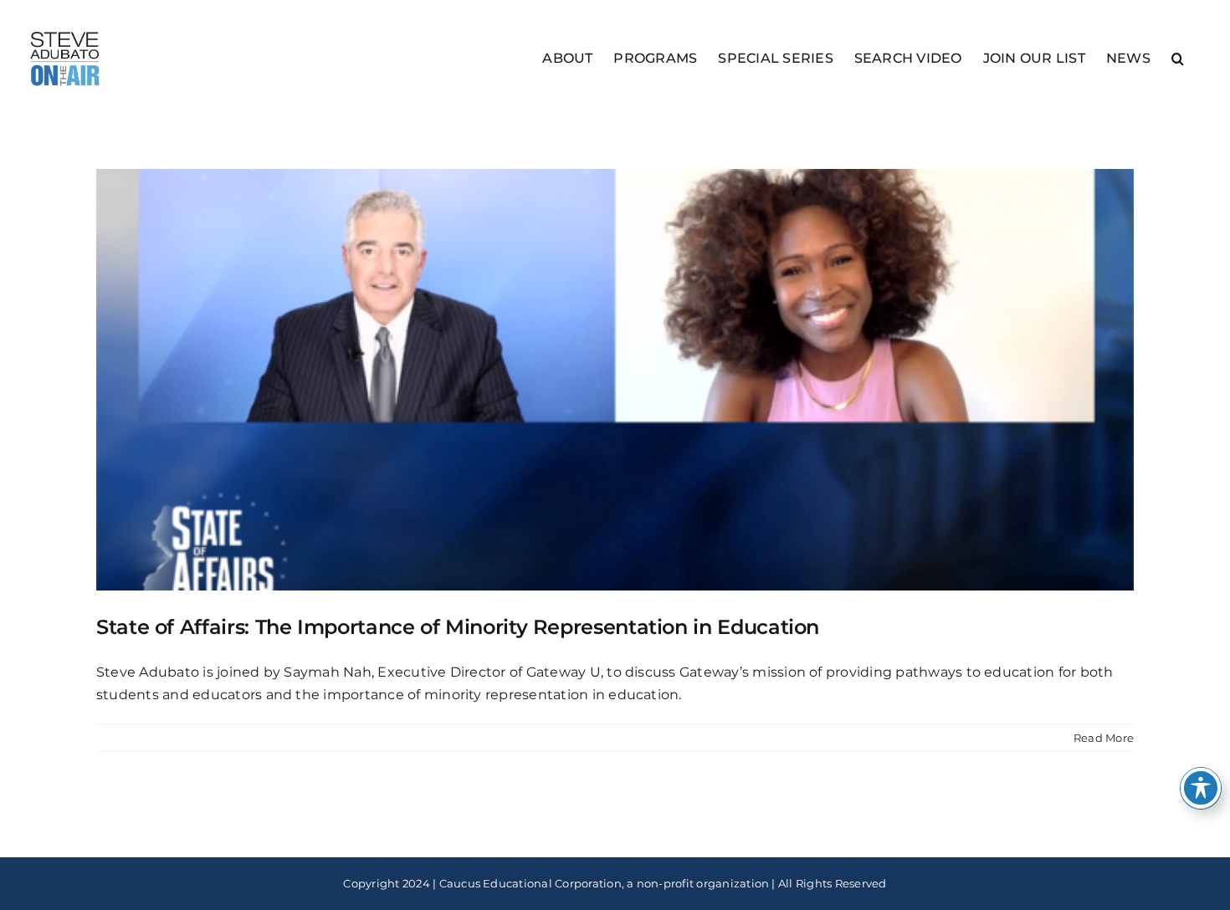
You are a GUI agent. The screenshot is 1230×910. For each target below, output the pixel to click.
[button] (1177, 57)
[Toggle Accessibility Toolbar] (1201, 788)
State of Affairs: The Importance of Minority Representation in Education (457, 627)
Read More (1104, 737)
